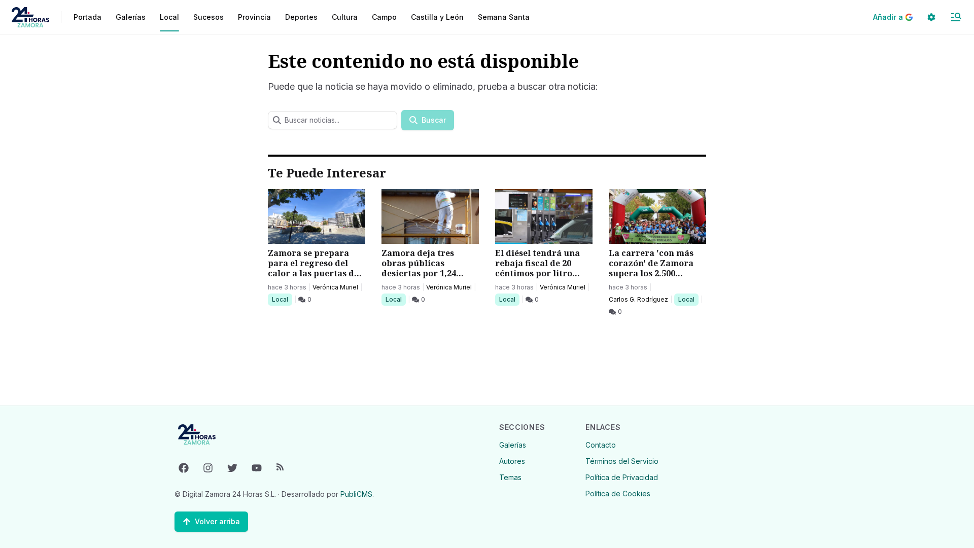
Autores (512, 461)
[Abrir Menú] (956, 17)
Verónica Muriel (335, 287)
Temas (510, 477)
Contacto (600, 445)
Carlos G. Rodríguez (638, 299)
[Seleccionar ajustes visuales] (931, 17)
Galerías (131, 17)
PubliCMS (356, 494)
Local (281, 299)
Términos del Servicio (621, 461)
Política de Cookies (617, 493)
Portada (87, 17)
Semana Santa (504, 17)
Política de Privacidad (621, 477)
